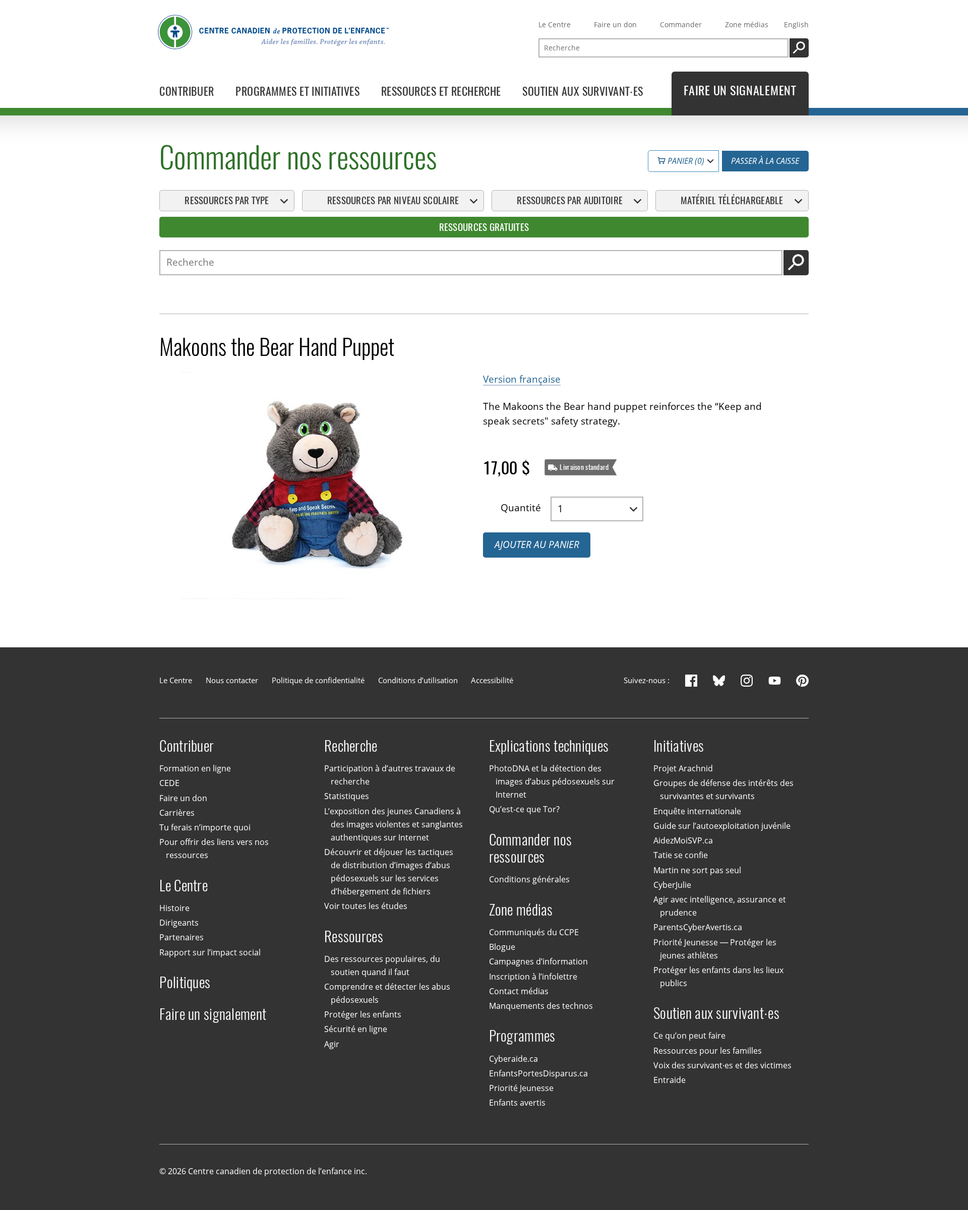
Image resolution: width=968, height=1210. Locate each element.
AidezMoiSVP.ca (683, 840)
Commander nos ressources (530, 848)
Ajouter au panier (537, 544)
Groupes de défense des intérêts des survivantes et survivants (723, 789)
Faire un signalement (212, 1014)
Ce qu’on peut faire (689, 1035)
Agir (331, 1044)
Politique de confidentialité (318, 680)
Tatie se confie (680, 855)
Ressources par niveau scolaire (393, 200)
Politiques (184, 982)
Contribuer (186, 746)
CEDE (169, 783)
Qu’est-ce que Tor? (524, 809)
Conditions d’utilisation (418, 680)
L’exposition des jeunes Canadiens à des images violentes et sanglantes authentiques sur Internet (393, 824)
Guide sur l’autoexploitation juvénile (722, 825)
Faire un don (615, 24)
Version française (522, 379)
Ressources (353, 936)
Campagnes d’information (538, 961)
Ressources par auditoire (570, 200)
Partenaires (181, 937)
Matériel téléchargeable (732, 200)
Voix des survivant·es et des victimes (722, 1065)
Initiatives (678, 746)
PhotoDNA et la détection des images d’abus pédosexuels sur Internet (552, 781)
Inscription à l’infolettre (533, 976)
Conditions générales (529, 879)
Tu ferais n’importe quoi (205, 827)
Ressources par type (227, 200)
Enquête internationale (697, 811)
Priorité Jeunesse (521, 1088)
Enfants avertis (517, 1102)
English (796, 24)
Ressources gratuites (484, 226)
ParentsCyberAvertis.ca (697, 927)
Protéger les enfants (362, 1014)
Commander (681, 24)
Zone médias (746, 24)
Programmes (522, 1036)
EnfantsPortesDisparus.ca (538, 1073)
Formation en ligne (195, 768)
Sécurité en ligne (355, 1029)
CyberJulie (672, 884)
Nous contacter (232, 680)
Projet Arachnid (683, 768)
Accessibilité (492, 680)
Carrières (177, 812)
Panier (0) (685, 160)
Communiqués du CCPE (534, 932)
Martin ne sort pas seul (697, 870)
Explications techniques (549, 746)
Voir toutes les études (365, 906)
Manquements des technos (541, 1005)
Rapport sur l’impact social (210, 952)
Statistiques (346, 796)
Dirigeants (179, 922)
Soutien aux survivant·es (716, 1013)
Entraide (669, 1079)
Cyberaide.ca (513, 1058)
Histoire (174, 908)
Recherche (351, 746)
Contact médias (519, 991)
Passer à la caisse (765, 160)
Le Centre (554, 24)
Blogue (502, 946)
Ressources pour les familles (707, 1050)
